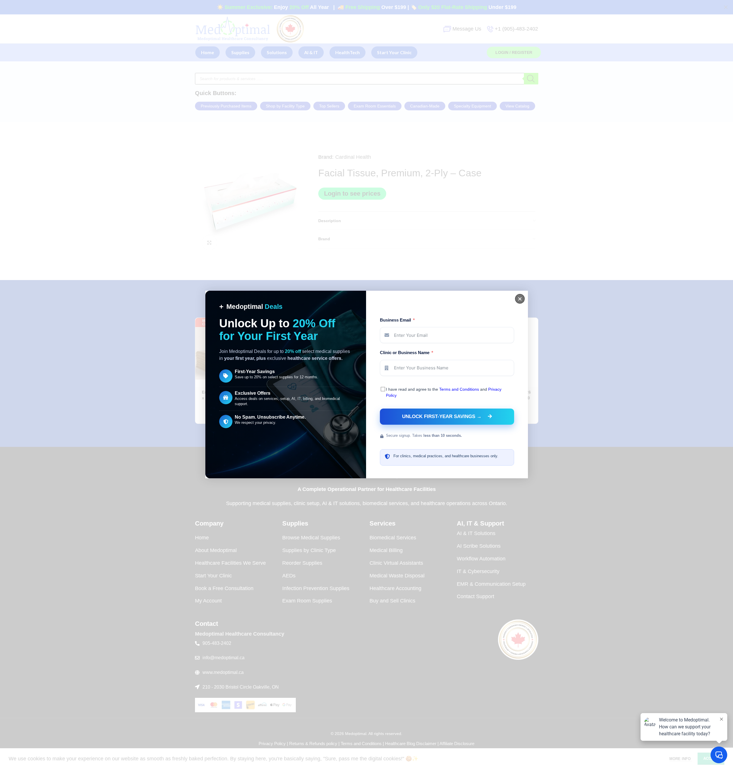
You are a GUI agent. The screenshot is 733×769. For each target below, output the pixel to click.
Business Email (395, 320)
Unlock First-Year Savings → (442, 416)
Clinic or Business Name (404, 352)
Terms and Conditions (459, 389)
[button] (519, 298)
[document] (366, 384)
